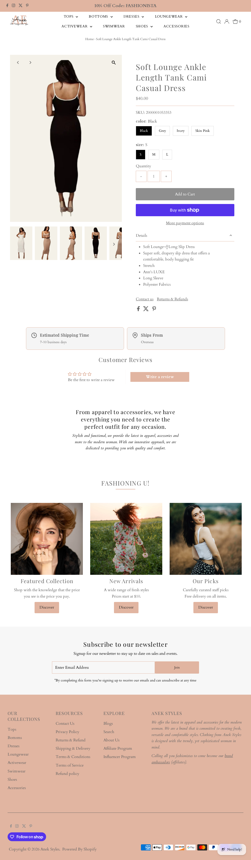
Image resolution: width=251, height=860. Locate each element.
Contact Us (65, 723)
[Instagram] (13, 6)
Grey (162, 130)
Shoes (142, 26)
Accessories (176, 26)
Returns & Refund (71, 740)
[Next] (30, 62)
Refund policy (67, 773)
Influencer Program (119, 756)
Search (108, 732)
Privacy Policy (67, 732)
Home (89, 39)
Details (141, 235)
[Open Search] (218, 21)
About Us (111, 740)
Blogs (108, 723)
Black (144, 130)
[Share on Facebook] (139, 310)
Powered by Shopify (79, 849)
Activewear (75, 26)
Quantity (143, 166)
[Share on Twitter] (146, 310)
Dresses (132, 16)
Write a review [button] (160, 377)
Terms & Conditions (73, 756)
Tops (69, 16)
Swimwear (114, 26)
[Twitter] (20, 6)
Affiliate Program (117, 748)
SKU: (140, 112)
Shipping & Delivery (73, 748)
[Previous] (18, 62)
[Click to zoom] (113, 62)
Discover (46, 607)
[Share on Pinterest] (154, 310)
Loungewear (169, 16)
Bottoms (99, 16)
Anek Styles (49, 849)
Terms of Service (70, 765)
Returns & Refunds (172, 299)
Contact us (144, 299)
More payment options (185, 223)
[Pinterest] (27, 6)
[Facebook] (7, 6)
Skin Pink (202, 130)
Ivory (181, 130)
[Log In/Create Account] (227, 21)
